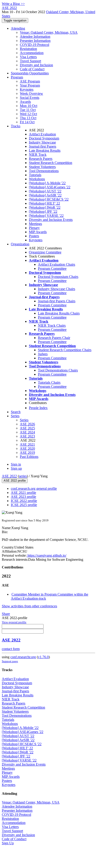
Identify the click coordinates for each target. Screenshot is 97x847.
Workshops (37, 179)
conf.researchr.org (23, 657)
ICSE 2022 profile (24, 501)
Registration (28, 49)
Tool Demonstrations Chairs (58, 370)
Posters (34, 236)
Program (17, 77)
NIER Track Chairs (52, 325)
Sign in (16, 464)
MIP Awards (38, 232)
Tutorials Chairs (49, 382)
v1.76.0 (43, 657)
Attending (18, 28)
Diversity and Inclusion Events (51, 220)
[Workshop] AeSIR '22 (45, 195)
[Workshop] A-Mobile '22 (47, 183)
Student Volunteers (42, 167)
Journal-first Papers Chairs (56, 301)
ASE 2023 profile (23, 497)
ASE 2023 (27, 436)
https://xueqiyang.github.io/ (46, 555)
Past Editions (29, 457)
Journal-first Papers (42, 146)
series (23, 476)
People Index (38, 408)
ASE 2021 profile (23, 492)
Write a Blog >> (13, 4)
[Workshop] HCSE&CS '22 (49, 199)
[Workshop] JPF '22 (43, 211)
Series (24, 420)
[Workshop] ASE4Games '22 (49, 187)
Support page (10, 661)
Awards (25, 102)
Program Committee (52, 268)
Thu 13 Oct (28, 118)
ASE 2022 (9, 476)
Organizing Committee (45, 252)
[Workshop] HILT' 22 (44, 203)
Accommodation (32, 53)
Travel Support (30, 61)
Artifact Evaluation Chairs (56, 264)
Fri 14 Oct (27, 122)
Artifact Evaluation (42, 134)
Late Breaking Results (44, 150)
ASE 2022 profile (15, 480)
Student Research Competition (50, 163)
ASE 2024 (27, 432)
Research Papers (40, 159)
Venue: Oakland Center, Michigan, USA (49, 32)
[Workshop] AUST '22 (45, 191)
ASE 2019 (27, 452)
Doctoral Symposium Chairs (58, 277)
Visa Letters (28, 57)
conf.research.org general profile (34, 488)
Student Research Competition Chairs (64, 350)
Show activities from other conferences (29, 606)
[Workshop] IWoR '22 (44, 207)
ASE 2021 (27, 444)
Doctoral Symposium (44, 138)
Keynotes (26, 89)
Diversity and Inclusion (36, 65)
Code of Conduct (32, 69)
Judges (43, 354)
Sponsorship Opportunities (30, 73)
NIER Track (37, 154)
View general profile (14, 622)
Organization (20, 244)
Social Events (29, 97)
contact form (11, 649)
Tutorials (35, 175)
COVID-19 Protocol (34, 45)
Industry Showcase (42, 142)
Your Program (30, 85)
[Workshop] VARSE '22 (46, 216)
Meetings (35, 224)
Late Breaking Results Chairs (59, 313)
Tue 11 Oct (28, 110)
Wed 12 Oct (28, 114)
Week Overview (31, 93)
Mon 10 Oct (28, 106)
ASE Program (30, 81)
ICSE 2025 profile (24, 505)
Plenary (34, 228)
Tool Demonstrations (44, 171)
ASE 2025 (27, 428)
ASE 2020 (27, 448)
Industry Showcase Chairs (56, 289)
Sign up (16, 468)
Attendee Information (35, 36)
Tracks (15, 126)
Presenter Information (35, 41)
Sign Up (8, 843)
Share (6, 614)
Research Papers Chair (54, 338)
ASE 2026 (27, 424)
